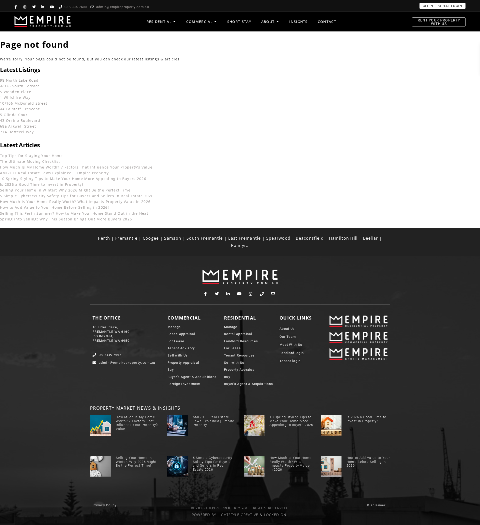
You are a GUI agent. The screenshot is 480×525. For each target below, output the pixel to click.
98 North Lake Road (19, 80)
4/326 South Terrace (20, 86)
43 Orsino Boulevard (20, 120)
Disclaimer (376, 505)
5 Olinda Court (14, 114)
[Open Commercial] (215, 21)
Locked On (275, 514)
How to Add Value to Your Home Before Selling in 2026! (54, 207)
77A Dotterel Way (17, 132)
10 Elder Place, (105, 327)
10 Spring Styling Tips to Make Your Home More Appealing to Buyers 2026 (73, 178)
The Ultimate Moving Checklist (30, 161)
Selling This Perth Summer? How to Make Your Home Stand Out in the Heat (74, 213)
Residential (240, 318)
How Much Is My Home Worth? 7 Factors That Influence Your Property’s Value (76, 167)
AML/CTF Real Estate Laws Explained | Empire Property (54, 173)
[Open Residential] (174, 21)
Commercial (184, 318)
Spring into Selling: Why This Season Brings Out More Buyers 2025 (66, 219)
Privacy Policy (104, 505)
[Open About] (277, 21)
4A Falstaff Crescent (20, 109)
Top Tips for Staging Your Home (31, 155)
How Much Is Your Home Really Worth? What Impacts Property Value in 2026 (75, 201)
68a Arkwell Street (18, 126)
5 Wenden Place (15, 91)
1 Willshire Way (15, 97)
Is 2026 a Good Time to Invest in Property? (42, 184)
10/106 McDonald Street (24, 103)
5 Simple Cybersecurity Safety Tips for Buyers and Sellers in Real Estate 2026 (77, 195)
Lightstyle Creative (238, 514)
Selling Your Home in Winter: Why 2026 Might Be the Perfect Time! (66, 190)
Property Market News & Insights (135, 408)
